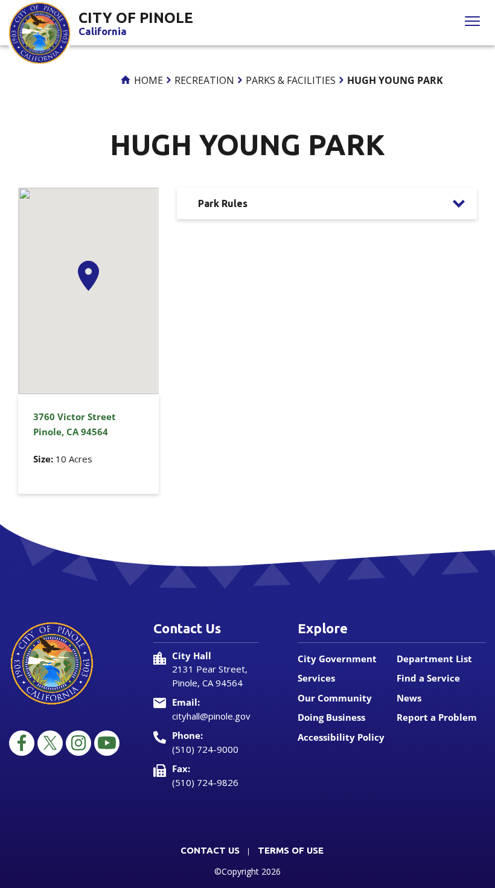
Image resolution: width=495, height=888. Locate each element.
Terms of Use (291, 850)
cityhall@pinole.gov (211, 716)
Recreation (204, 80)
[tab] (327, 203)
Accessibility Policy (341, 737)
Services (316, 678)
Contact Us (210, 850)
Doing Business (331, 717)
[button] (88, 276)
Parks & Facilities (291, 80)
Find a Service (428, 678)
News (409, 698)
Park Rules (223, 203)
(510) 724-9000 (205, 749)
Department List (434, 659)
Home (147, 80)
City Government (337, 659)
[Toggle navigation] (472, 22)
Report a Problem (437, 717)
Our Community (335, 698)
